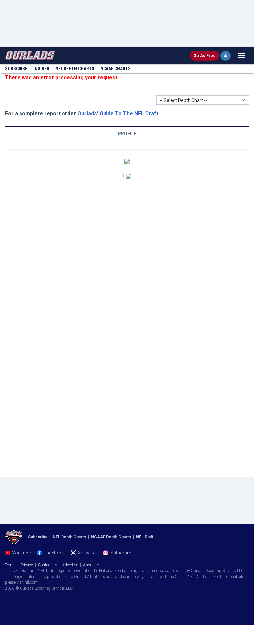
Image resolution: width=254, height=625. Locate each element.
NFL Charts (74, 68)
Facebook (54, 552)
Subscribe (16, 68)
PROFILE (127, 133)
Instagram (120, 552)
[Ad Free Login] (225, 56)
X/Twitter (87, 552)
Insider (41, 68)
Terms (10, 565)
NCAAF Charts (115, 68)
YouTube (21, 552)
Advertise (70, 565)
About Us (91, 565)
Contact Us (47, 565)
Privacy (27, 565)
